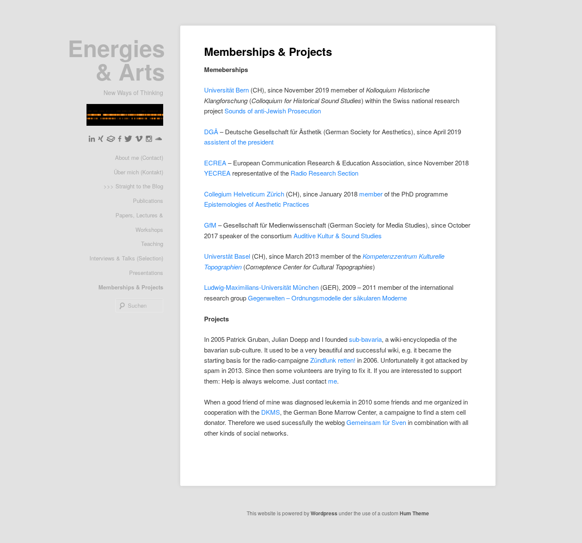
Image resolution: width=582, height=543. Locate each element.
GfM (210, 224)
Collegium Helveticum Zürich (244, 193)
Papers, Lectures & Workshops (139, 222)
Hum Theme (414, 513)
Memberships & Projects (130, 287)
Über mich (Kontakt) (138, 172)
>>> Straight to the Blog (133, 186)
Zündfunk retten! (332, 359)
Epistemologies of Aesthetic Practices (256, 203)
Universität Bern (227, 89)
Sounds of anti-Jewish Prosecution (273, 110)
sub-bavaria (365, 339)
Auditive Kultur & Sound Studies (338, 235)
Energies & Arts (116, 59)
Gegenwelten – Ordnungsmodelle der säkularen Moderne (327, 297)
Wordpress (324, 513)
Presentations (146, 273)
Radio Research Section (324, 172)
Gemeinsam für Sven (376, 422)
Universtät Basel (227, 255)
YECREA (217, 172)
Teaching (152, 244)
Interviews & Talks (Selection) (126, 258)
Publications (148, 200)
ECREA (215, 162)
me (332, 380)
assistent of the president (239, 141)
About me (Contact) (139, 157)
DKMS (270, 411)
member (371, 193)
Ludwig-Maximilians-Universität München (261, 287)
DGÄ (211, 131)
